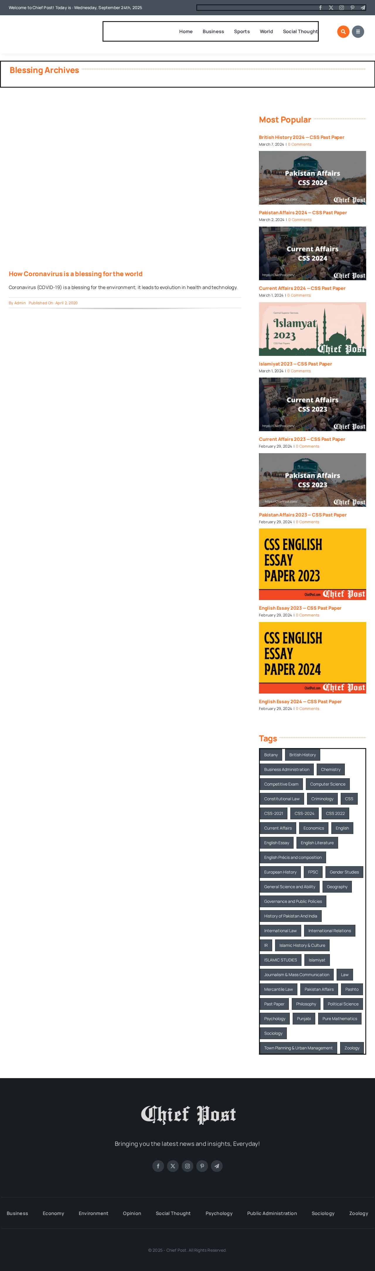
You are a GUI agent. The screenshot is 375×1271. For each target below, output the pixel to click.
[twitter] (331, 7)
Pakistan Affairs (319, 989)
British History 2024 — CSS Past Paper (302, 137)
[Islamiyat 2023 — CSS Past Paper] (312, 329)
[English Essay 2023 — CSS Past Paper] (312, 564)
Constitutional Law (282, 798)
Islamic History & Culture (302, 945)
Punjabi (304, 1018)
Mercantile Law (278, 989)
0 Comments (299, 144)
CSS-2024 (304, 813)
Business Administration (286, 769)
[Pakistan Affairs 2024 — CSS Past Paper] (312, 178)
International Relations (329, 930)
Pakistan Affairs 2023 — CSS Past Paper (303, 515)
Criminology (322, 798)
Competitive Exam (281, 784)
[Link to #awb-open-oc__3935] (343, 32)
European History (280, 872)
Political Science (343, 1004)
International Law (280, 930)
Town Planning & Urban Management (298, 1048)
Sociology (273, 1033)
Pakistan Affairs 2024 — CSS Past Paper (303, 212)
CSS (349, 798)
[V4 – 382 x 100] (39, 26)
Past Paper (274, 1004)
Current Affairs (278, 828)
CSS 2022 (335, 813)
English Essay (276, 842)
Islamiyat (317, 960)
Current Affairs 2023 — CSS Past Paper (302, 439)
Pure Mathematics (340, 1018)
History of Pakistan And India (290, 916)
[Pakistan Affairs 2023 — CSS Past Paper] (312, 480)
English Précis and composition (293, 857)
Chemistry (330, 769)
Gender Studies (344, 872)
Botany (271, 754)
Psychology (274, 1018)
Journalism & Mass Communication (296, 974)
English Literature (317, 842)
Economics (314, 828)
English (342, 828)
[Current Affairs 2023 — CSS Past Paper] (312, 404)
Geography (337, 886)
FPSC (313, 872)
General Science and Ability (289, 886)
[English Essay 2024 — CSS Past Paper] (312, 658)
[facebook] (320, 7)
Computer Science (327, 784)
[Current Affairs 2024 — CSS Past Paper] (312, 253)
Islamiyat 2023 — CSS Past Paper (295, 364)
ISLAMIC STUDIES (280, 960)
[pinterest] (352, 7)
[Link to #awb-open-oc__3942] (358, 32)
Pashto (352, 989)
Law (345, 974)
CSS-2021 (273, 813)
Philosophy (306, 1004)
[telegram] (363, 7)
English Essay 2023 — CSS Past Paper (300, 608)
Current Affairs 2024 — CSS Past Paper (302, 288)
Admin (20, 302)
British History (302, 754)
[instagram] (341, 7)
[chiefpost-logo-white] (187, 1104)
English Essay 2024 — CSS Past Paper (300, 701)
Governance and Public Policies (293, 901)
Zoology (352, 1048)
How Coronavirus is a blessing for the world (76, 273)
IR (266, 945)
